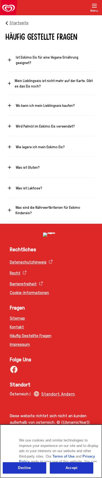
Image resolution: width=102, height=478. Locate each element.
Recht (15, 273)
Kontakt (17, 326)
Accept (71, 468)
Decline (24, 468)
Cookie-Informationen (29, 292)
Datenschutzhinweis (28, 262)
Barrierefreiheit (23, 283)
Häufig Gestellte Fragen (30, 335)
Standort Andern (58, 394)
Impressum (20, 344)
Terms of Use (63, 456)
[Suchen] (81, 7)
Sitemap (17, 318)
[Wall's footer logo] (51, 234)
